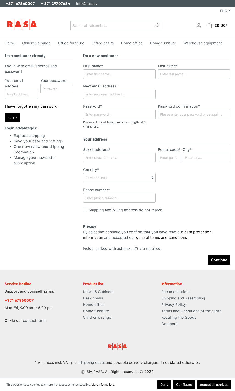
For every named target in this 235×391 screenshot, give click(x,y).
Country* (91, 169)
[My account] (198, 25)
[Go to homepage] (22, 24)
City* (187, 149)
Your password (53, 80)
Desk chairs (93, 298)
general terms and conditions (161, 237)
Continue (219, 260)
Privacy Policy (173, 304)
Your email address (14, 83)
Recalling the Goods (178, 317)
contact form (34, 320)
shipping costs (92, 362)
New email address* (100, 86)
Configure (184, 384)
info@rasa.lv (87, 3)
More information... (103, 384)
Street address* (96, 149)
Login (12, 117)
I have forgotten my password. (31, 106)
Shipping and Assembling (183, 298)
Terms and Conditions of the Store (191, 311)
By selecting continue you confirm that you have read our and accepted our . (147, 235)
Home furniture (96, 311)
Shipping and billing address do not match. (126, 210)
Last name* (168, 66)
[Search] (156, 25)
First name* (93, 66)
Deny (164, 384)
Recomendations (175, 291)
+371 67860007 (19, 300)
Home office (93, 304)
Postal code (169, 149)
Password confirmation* (179, 106)
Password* (92, 106)
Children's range (97, 317)
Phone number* (96, 189)
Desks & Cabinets (98, 291)
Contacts (169, 323)
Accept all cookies (214, 384)
